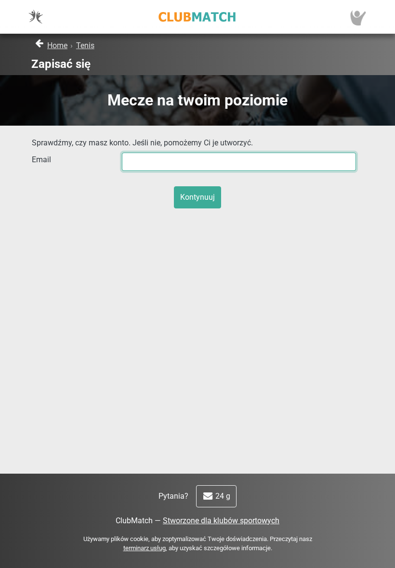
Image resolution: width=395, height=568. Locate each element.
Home (57, 45)
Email (41, 159)
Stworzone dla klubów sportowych (221, 520)
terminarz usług (144, 548)
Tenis (85, 45)
